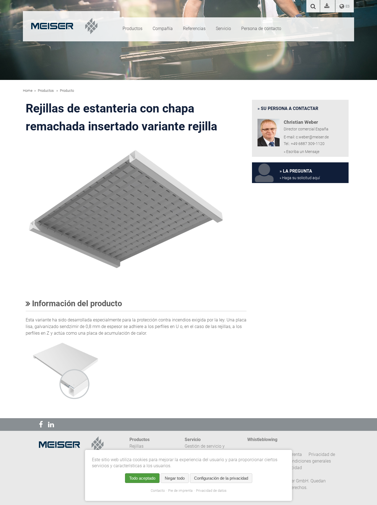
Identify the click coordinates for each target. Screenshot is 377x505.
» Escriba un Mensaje (301, 151)
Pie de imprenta (180, 490)
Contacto (158, 490)
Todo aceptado (142, 478)
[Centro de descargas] (327, 7)
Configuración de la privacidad (221, 478)
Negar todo (175, 478)
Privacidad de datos (211, 490)
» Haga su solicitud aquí (300, 178)
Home (28, 90)
